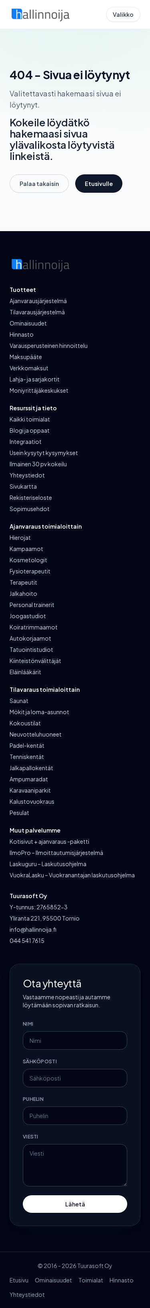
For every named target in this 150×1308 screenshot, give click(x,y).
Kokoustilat (25, 723)
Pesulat (19, 812)
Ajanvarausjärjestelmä (38, 300)
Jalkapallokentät (31, 767)
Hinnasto (22, 334)
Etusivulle (99, 183)
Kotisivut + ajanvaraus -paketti (49, 841)
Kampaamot (26, 548)
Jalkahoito (23, 593)
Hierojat (20, 537)
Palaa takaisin (39, 183)
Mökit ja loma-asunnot (39, 711)
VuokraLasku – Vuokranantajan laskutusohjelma (72, 875)
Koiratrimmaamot (34, 627)
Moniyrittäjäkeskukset (39, 390)
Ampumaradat (29, 779)
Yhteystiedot (27, 475)
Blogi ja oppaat (30, 430)
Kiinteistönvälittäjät (35, 660)
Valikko (123, 14)
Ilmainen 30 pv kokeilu (38, 463)
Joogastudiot (28, 615)
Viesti (30, 1137)
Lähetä (75, 1204)
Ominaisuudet (28, 323)
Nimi (28, 1024)
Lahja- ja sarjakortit (35, 379)
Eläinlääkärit (25, 671)
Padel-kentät (27, 745)
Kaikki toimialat (30, 419)
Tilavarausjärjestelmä (37, 312)
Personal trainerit (32, 604)
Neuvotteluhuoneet (36, 734)
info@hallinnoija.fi (33, 929)
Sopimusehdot (30, 508)
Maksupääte (26, 356)
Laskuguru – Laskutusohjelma (48, 863)
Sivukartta (23, 486)
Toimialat (90, 1280)
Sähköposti (40, 1061)
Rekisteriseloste (31, 497)
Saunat (19, 700)
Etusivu (19, 1280)
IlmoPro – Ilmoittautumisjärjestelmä (56, 852)
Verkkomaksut (29, 367)
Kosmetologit (28, 559)
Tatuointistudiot (31, 649)
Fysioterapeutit (30, 571)
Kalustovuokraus (32, 801)
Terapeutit (23, 582)
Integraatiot (26, 441)
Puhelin (33, 1099)
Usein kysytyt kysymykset (44, 452)
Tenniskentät (27, 756)
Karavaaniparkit (30, 790)
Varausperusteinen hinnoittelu (49, 345)
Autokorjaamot (30, 638)
